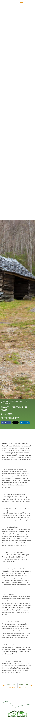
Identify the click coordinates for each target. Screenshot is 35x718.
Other (14, 401)
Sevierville (7, 403)
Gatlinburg (7, 401)
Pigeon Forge (22, 401)
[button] (21, 3)
